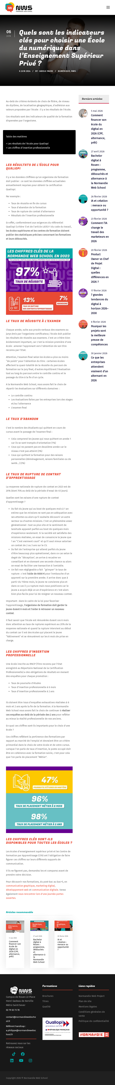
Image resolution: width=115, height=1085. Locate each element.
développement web (17, 889)
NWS (73, 71)
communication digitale (45, 889)
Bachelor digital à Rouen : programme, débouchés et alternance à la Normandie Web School (39, 950)
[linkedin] (11, 1061)
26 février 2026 (63, 936)
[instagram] (30, 1061)
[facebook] (23, 1054)
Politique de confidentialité (94, 1021)
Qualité (46, 1006)
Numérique (64, 71)
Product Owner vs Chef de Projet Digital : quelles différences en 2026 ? (100, 268)
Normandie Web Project (92, 996)
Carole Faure (46, 71)
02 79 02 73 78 (12, 1010)
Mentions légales (88, 1006)
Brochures (47, 996)
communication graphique (20, 885)
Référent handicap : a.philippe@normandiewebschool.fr (21, 1030)
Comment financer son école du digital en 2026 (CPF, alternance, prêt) (15, 949)
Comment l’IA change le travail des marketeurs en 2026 (100, 232)
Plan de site (85, 1001)
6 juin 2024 (25, 71)
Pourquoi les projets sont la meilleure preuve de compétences (99, 335)
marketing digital (45, 885)
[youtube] (21, 1061)
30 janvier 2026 (99, 353)
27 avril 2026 (37, 936)
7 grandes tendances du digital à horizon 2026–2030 (99, 304)
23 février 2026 (99, 218)
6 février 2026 (98, 321)
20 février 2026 (99, 250)
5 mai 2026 (13, 938)
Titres (45, 1001)
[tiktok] (13, 1054)
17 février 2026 (99, 290)
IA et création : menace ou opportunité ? (63, 944)
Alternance (12, 926)
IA (57, 926)
